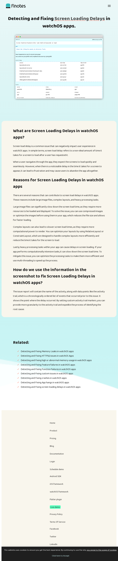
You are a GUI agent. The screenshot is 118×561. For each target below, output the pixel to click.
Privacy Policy (56, 514)
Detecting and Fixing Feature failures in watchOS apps (48, 364)
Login (52, 461)
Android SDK (55, 476)
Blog (52, 446)
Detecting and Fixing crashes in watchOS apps (44, 378)
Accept (66, 555)
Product (53, 430)
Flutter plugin (56, 499)
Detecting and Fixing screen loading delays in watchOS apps (51, 387)
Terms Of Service (57, 521)
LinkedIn (53, 544)
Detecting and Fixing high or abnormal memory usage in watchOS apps (56, 360)
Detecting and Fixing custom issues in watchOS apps (47, 373)
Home (52, 422)
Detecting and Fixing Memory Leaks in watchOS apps (47, 351)
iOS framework (56, 483)
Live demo (55, 507)
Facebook (54, 528)
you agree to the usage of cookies (102, 550)
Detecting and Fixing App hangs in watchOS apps (45, 382)
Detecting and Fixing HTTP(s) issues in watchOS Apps (47, 356)
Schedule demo (57, 469)
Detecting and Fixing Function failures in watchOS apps (48, 369)
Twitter (53, 536)
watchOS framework (59, 491)
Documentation (57, 453)
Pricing (53, 438)
